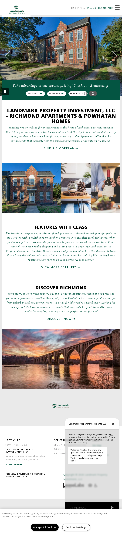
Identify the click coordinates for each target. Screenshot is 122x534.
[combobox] (35, 93)
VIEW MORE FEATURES (59, 267)
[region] (61, 521)
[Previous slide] (10, 56)
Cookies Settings (76, 527)
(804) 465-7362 (105, 7)
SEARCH (93, 93)
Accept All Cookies (44, 527)
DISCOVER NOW (59, 319)
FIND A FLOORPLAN (59, 148)
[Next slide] (111, 56)
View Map (13, 464)
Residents (76, 8)
